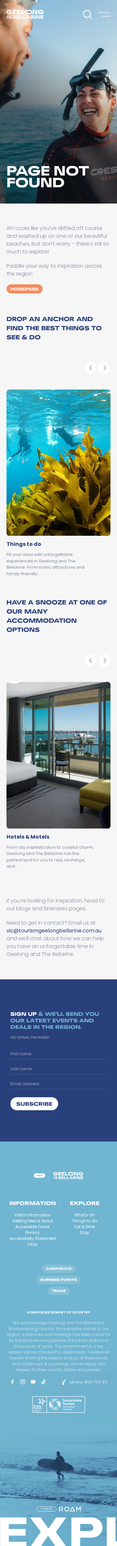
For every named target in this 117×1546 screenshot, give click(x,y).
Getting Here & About (32, 1221)
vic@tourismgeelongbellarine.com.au (53, 930)
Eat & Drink (84, 1226)
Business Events (58, 1280)
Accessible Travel (32, 1226)
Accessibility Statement (32, 1238)
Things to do (84, 1221)
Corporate (59, 1269)
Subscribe (34, 1103)
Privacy (32, 1232)
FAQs (32, 1244)
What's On (84, 1215)
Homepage (24, 288)
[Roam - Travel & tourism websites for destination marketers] (70, 1509)
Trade (59, 1291)
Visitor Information (32, 1215)
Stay (84, 1232)
